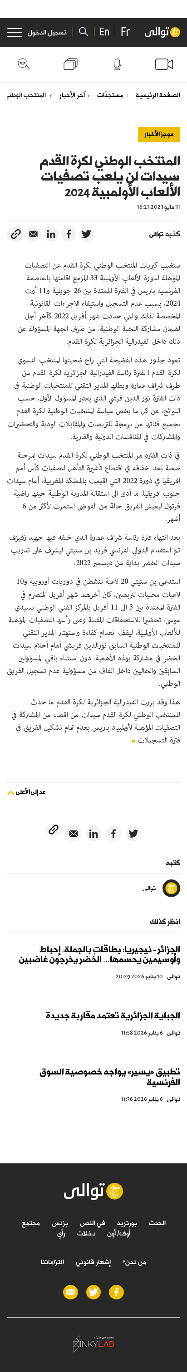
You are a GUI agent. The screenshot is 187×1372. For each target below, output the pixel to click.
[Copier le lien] (16, 234)
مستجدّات (110, 95)
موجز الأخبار (159, 134)
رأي (61, 1233)
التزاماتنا (52, 1261)
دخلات (86, 1233)
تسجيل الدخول (47, 32)
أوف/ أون (118, 1233)
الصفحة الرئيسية (158, 95)
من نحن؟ (134, 1261)
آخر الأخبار (72, 95)
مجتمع (31, 1222)
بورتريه (127, 1222)
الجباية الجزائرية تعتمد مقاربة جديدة (113, 1015)
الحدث (157, 1222)
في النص (92, 1222)
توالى (156, 234)
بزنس (60, 1222)
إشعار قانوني (93, 1261)
